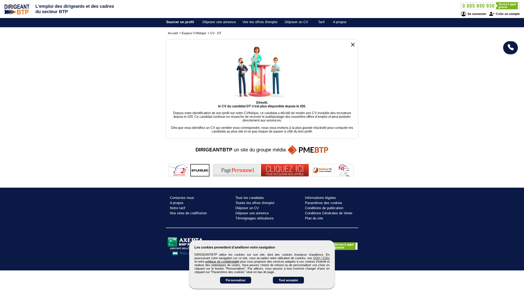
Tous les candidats (249, 198)
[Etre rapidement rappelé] (509, 47)
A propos (340, 22)
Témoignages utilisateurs (254, 218)
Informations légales (320, 198)
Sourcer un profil (180, 22)
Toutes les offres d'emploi (254, 203)
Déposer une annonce (219, 22)
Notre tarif (177, 208)
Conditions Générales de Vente (328, 213)
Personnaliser (236, 280)
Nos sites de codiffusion (188, 213)
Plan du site (314, 218)
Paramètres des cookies (323, 203)
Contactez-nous (182, 198)
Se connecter (476, 14)
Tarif (321, 22)
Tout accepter (288, 280)
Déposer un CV (296, 22)
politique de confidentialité (222, 261)
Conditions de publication (324, 208)
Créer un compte (507, 14)
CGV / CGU (321, 258)
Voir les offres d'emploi (260, 22)
